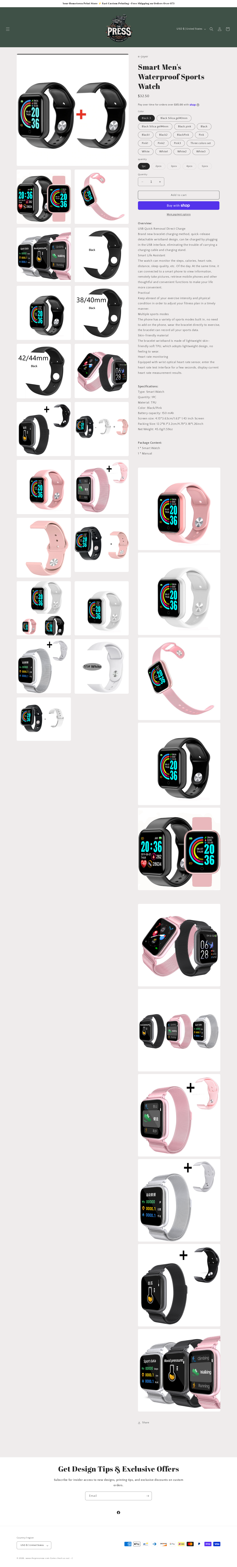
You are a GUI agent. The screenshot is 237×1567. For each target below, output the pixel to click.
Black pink (184, 126)
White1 (163, 151)
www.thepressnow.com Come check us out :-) (49, 1558)
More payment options (179, 214)
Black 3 (146, 118)
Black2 (163, 134)
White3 (201, 151)
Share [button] (145, 1422)
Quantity (142, 174)
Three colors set (201, 143)
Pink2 (161, 143)
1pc (144, 166)
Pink (201, 134)
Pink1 (145, 143)
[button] (8, 29)
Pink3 (177, 143)
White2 (182, 151)
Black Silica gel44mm (155, 126)
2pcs (160, 167)
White (146, 151)
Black (204, 126)
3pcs (176, 167)
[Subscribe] (147, 1496)
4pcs (191, 167)
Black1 (146, 134)
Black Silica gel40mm (174, 118)
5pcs (207, 167)
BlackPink (183, 134)
